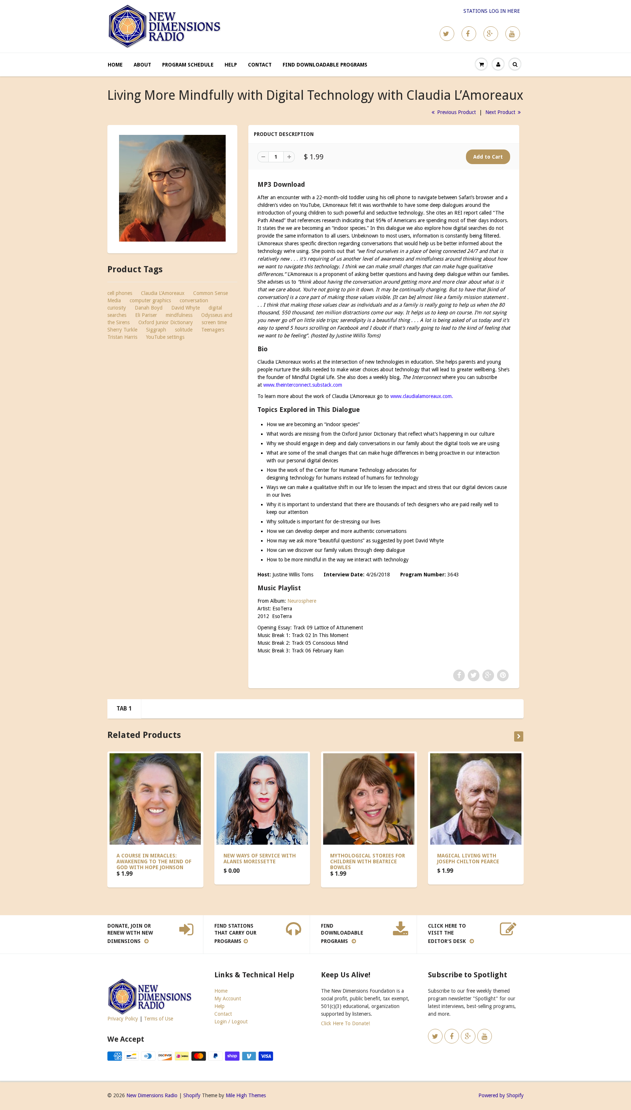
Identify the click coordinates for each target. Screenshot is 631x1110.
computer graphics (150, 300)
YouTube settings (165, 337)
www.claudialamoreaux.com (421, 396)
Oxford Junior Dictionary (165, 322)
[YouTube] (512, 33)
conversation (194, 300)
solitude (183, 330)
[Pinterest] (490, 33)
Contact (260, 65)
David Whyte (185, 308)
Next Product (501, 112)
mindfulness (179, 315)
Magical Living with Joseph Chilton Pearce (468, 858)
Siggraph (156, 330)
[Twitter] (447, 33)
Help (231, 65)
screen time (214, 322)
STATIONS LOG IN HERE (491, 11)
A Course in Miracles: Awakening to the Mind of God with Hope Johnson (153, 861)
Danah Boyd (148, 308)
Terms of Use (158, 1019)
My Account (227, 998)
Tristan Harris (122, 337)
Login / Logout (231, 1021)
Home (115, 65)
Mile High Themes (246, 1095)
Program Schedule (188, 65)
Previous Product (456, 112)
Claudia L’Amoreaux (162, 293)
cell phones (119, 293)
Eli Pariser (146, 315)
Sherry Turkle (122, 330)
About (142, 65)
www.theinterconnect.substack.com (304, 385)
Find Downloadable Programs (325, 65)
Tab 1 (124, 708)
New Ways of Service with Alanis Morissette (259, 858)
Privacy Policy (122, 1019)
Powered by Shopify (501, 1095)
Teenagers (212, 330)
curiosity (116, 308)
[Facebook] (469, 33)
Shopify (191, 1095)
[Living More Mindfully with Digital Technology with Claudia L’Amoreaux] (172, 188)
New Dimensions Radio (151, 1095)
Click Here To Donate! (345, 1023)
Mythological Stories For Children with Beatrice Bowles (367, 861)
